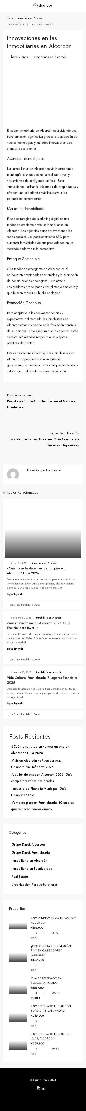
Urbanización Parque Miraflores (34, 884)
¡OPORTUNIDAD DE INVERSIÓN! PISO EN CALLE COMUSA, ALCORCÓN (51, 950)
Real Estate (20, 876)
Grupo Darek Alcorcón (28, 844)
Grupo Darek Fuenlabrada (31, 852)
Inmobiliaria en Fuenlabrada (32, 868)
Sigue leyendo (15, 594)
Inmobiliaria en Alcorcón (30, 18)
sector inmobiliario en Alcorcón (31, 130)
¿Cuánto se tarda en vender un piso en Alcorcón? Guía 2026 (36, 570)
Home (10, 18)
